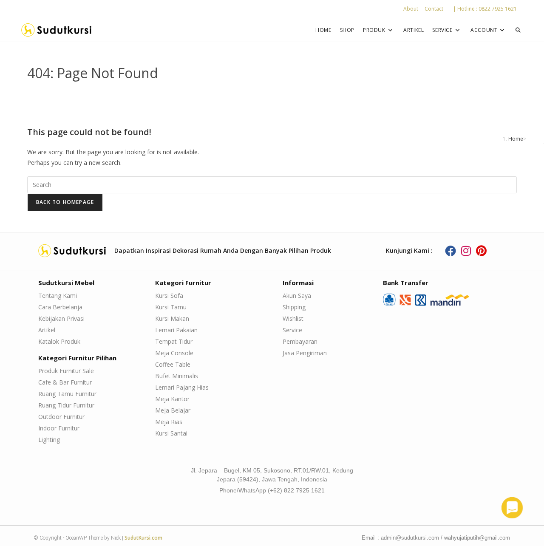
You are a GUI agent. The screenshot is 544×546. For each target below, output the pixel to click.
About (410, 8)
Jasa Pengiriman (305, 353)
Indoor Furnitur (58, 428)
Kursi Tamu (171, 307)
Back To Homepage (65, 202)
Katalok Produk (59, 341)
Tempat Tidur (174, 341)
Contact (434, 8)
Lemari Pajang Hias (182, 387)
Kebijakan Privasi (61, 318)
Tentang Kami (57, 295)
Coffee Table (172, 364)
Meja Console (174, 353)
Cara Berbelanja (60, 307)
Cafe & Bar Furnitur (65, 382)
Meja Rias (168, 422)
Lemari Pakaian (176, 330)
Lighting (49, 440)
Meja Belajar (172, 410)
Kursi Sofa (169, 295)
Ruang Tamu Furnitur (67, 394)
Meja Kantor (172, 399)
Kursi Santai (171, 433)
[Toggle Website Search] (518, 30)
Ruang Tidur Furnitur (66, 405)
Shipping (294, 307)
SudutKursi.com (143, 537)
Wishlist (293, 318)
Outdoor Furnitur (61, 417)
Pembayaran (300, 341)
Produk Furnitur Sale (66, 371)
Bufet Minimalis (176, 376)
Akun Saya (297, 295)
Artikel (46, 330)
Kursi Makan (172, 318)
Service (292, 330)
